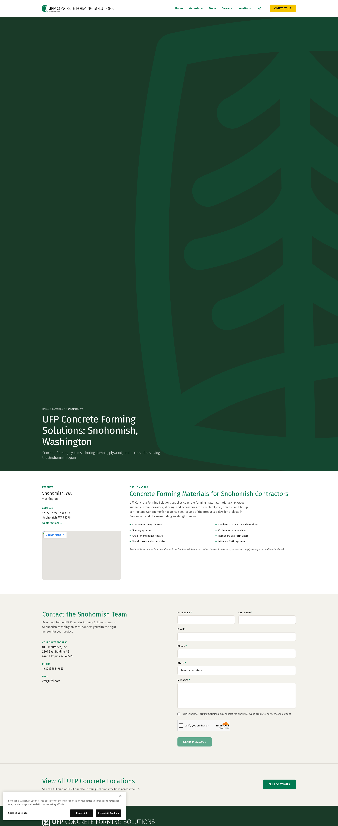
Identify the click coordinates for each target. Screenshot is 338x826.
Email (181, 629)
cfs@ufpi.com (51, 681)
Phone (182, 646)
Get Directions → (52, 523)
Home (179, 8)
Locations (244, 8)
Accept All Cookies (108, 813)
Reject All (81, 813)
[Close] (120, 796)
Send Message (194, 742)
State (181, 663)
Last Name (245, 612)
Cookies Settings (17, 813)
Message (183, 680)
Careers (227, 8)
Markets (194, 8)
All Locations (279, 784)
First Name (184, 612)
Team (212, 8)
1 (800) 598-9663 (53, 668)
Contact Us (283, 8)
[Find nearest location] (259, 8)
